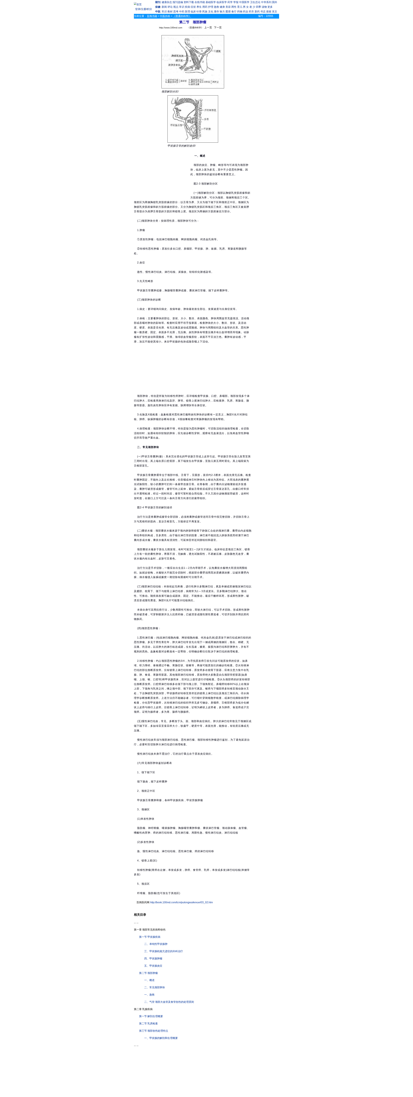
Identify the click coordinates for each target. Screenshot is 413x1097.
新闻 (164, 6)
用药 (204, 6)
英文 (274, 11)
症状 (193, 6)
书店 (263, 11)
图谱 (228, 11)
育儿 (239, 6)
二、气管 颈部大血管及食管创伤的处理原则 (169, 1002)
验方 (222, 11)
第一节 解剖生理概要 (151, 1016)
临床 (193, 11)
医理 (187, 11)
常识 (181, 6)
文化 (210, 11)
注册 (143, 9)
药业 (245, 11)
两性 (234, 6)
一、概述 (149, 980)
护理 (210, 6)
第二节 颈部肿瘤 (148, 973)
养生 (199, 6)
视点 (175, 6)
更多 (270, 6)
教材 (170, 11)
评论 (170, 6)
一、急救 (149, 994)
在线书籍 (200, 2)
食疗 (234, 11)
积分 (149, 9)
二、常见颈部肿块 (154, 987)
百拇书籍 (152, 16)
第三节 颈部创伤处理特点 (153, 1030)
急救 (216, 6)
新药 (257, 11)
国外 (274, 2)
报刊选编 (178, 2)
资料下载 (189, 2)
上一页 (208, 27)
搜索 (268, 11)
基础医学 (211, 2)
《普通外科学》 (182, 16)
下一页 (218, 27)
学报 (235, 2)
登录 (137, 9)
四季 (258, 6)
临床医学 (222, 2)
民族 (204, 11)
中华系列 (266, 2)
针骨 (199, 11)
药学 (230, 2)
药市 (251, 11)
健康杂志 (167, 2)
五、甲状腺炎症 (153, 965)
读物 (264, 6)
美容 (228, 6)
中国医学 (244, 2)
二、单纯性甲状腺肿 (155, 944)
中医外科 (165, 16)
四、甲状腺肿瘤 (153, 958)
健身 (222, 6)
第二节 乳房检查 (148, 1023)
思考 (175, 11)
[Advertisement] (162, 174)
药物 (239, 11)
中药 (181, 11)
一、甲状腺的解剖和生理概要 (161, 1038)
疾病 (187, 6)
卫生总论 (255, 2)
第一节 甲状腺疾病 (149, 937)
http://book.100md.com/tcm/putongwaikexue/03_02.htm (181, 902)
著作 (216, 11)
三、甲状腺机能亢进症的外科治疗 (163, 951)
